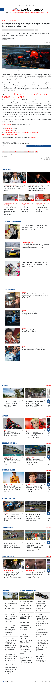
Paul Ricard (5, 30)
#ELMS (22, 132)
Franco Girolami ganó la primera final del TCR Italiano (26, 95)
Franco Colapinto (12, 30)
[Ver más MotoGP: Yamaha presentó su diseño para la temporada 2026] (13, 423)
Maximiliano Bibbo (9, 38)
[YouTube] (26, 5)
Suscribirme (39, 146)
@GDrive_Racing (10, 128)
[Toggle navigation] (2, 9)
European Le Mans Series (28, 30)
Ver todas (48, 385)
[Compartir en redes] (24, 185)
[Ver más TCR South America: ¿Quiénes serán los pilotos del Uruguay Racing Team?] (13, 450)
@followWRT (9, 130)
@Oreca (35, 132)
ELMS (36, 30)
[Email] (33, 5)
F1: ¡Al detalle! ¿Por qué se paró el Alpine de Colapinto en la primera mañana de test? (30, 12)
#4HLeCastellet (6, 124)
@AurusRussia (28, 132)
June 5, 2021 (32, 137)
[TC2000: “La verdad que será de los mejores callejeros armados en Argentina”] (10, 596)
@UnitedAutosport (11, 132)
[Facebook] (19, 5)
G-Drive (19, 30)
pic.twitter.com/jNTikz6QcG (10, 134)
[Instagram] (30, 5)
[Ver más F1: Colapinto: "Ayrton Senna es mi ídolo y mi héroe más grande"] (12, 336)
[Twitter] (23, 5)
